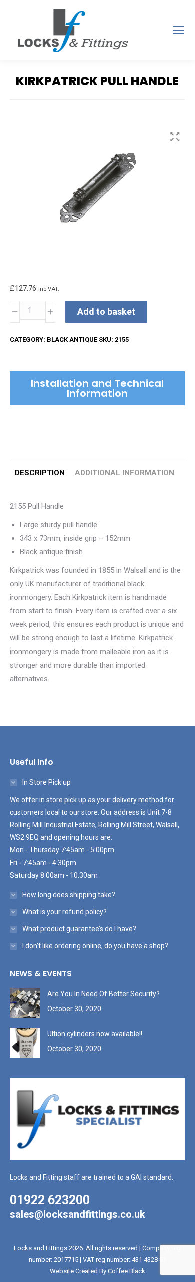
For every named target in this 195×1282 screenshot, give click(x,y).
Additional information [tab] (124, 472)
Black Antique (72, 339)
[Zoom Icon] (175, 137)
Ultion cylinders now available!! (95, 1034)
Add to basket (107, 311)
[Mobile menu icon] (178, 30)
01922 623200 (50, 1200)
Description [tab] (40, 472)
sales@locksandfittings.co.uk (78, 1214)
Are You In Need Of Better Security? (104, 994)
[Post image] (25, 1003)
